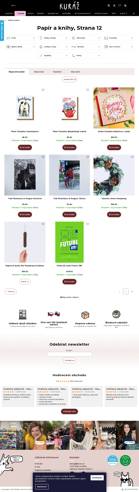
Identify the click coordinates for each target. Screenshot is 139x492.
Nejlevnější (39, 72)
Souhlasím (97, 478)
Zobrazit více (69, 411)
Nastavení (42, 487)
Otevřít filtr (68, 79)
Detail (23, 282)
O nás (37, 467)
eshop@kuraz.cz (77, 464)
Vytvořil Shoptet (131, 489)
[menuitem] (9, 13)
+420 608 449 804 (78, 466)
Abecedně (75, 72)
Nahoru (11, 292)
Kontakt (38, 464)
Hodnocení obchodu (69, 375)
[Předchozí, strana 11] (125, 291)
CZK (12, 5)
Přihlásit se (69, 360)
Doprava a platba (43, 470)
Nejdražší (57, 72)
